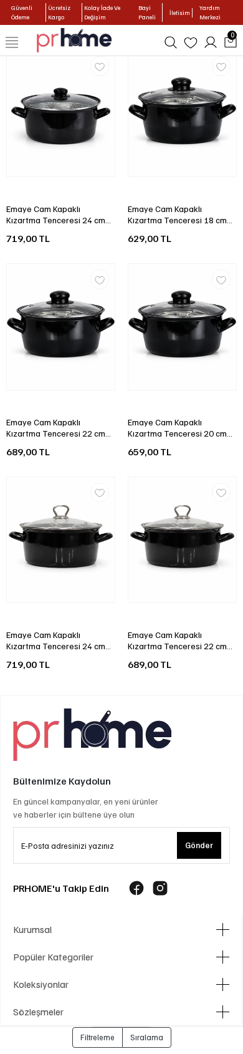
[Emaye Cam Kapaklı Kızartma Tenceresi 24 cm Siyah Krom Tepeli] (61, 540)
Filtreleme (97, 1037)
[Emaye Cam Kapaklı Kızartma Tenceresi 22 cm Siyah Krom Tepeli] (182, 540)
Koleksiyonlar (41, 984)
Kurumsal (32, 929)
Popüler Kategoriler (53, 956)
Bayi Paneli (147, 12)
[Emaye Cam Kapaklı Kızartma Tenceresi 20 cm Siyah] (182, 327)
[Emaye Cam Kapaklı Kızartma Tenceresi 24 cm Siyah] (61, 113)
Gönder (199, 845)
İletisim (179, 12)
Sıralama (146, 1037)
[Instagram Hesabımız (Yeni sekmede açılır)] (160, 888)
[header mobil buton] (74, 39)
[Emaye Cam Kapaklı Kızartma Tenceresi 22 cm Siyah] (61, 327)
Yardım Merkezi (210, 12)
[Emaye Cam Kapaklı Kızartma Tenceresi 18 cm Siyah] (182, 113)
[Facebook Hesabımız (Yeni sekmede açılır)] (136, 888)
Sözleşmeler (38, 1011)
